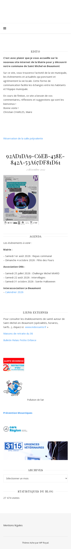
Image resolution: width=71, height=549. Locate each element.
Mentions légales (13, 525)
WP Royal (44, 542)
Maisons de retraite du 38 (18, 333)
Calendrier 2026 (14, 292)
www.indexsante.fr (35, 327)
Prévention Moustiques (17, 412)
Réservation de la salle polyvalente (23, 138)
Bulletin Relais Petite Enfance (19, 340)
